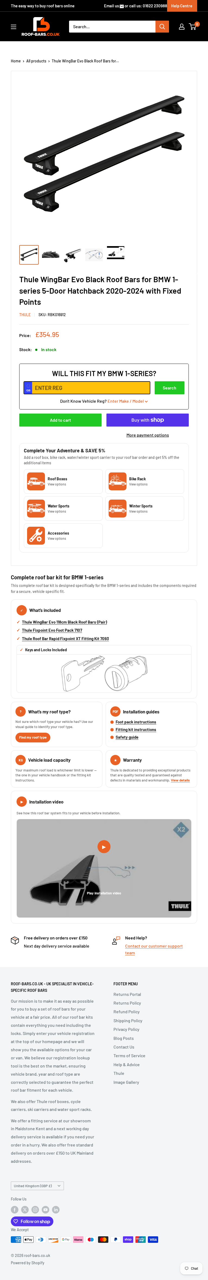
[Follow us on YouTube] (45, 1209)
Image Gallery (126, 1082)
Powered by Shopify (27, 1262)
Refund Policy (126, 1011)
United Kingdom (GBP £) (33, 1185)
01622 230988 (155, 5)
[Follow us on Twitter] (25, 1209)
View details (180, 780)
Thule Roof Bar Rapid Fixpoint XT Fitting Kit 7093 (65, 638)
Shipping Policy (127, 1020)
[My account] (181, 27)
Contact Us (123, 1046)
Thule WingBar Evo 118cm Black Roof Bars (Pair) (64, 622)
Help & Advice (126, 1064)
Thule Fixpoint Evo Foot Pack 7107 (52, 630)
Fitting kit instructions (136, 729)
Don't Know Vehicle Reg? (102, 401)
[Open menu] (13, 27)
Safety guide (127, 737)
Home (16, 61)
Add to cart (60, 420)
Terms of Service (129, 1055)
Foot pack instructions (136, 721)
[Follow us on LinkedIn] (56, 1209)
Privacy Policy (126, 1029)
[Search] (162, 27)
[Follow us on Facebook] (14, 1209)
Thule (118, 1073)
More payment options (147, 434)
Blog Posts (123, 1038)
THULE (25, 314)
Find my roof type (33, 737)
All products (36, 61)
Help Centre (181, 5)
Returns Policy (127, 1002)
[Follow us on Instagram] (35, 1209)
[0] (192, 26)
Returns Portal (127, 994)
